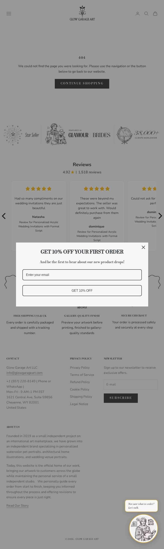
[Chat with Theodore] (143, 528)
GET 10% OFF (82, 290)
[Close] (143, 247)
